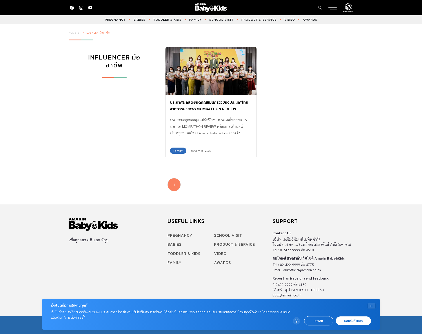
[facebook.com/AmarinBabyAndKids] (72, 7)
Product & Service (258, 19)
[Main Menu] (333, 8)
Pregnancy (115, 19)
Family (195, 19)
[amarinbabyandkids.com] (211, 7)
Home (72, 32)
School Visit (221, 19)
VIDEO (289, 19)
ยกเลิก (319, 321)
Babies (139, 19)
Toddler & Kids (167, 19)
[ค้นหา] (320, 7)
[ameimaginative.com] (348, 7)
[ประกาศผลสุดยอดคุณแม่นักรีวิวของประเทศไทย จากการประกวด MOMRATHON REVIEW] (211, 71)
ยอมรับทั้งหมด (353, 321)
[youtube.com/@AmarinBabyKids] (90, 7)
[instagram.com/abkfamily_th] (81, 7)
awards (310, 19)
